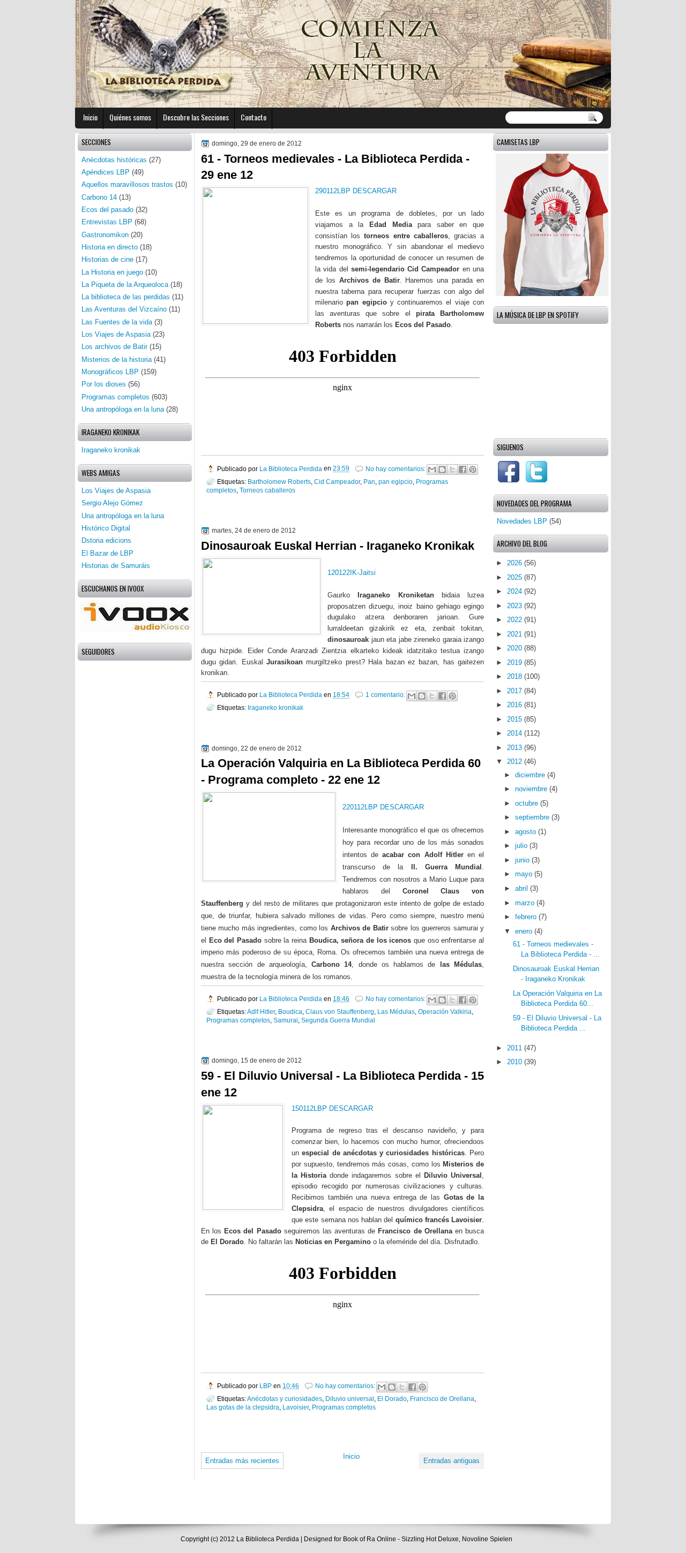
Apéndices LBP (105, 172)
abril (522, 888)
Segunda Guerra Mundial (338, 1020)
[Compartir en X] (452, 469)
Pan (369, 481)
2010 (515, 1062)
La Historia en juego (112, 272)
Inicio (90, 117)
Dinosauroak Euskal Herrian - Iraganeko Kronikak (337, 545)
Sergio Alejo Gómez (112, 503)
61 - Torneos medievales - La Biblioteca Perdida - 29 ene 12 (335, 167)
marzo (525, 903)
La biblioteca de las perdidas (125, 297)
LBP (266, 1385)
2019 (515, 662)
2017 (515, 691)
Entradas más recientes (242, 1461)
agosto (526, 832)
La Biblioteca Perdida (291, 468)
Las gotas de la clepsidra (242, 1407)
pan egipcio (395, 481)
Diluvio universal (349, 1398)
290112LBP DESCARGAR (356, 191)
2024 (515, 591)
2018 (515, 676)
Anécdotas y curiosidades (284, 1398)
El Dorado (392, 1398)
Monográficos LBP (110, 372)
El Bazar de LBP (107, 553)
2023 (515, 606)
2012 (515, 761)
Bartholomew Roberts (279, 481)
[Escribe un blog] (442, 469)
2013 (515, 748)
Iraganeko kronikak (275, 707)
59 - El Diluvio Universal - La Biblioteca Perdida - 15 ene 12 (342, 1084)
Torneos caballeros (267, 490)
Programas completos (238, 1020)
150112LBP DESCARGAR (332, 1108)
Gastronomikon (105, 235)
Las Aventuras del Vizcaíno (124, 309)
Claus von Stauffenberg (339, 1011)
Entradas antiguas (451, 1461)
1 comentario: (386, 694)
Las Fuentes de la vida (116, 322)
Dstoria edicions (106, 540)
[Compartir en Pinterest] (472, 469)
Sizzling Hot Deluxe (430, 1539)
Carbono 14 (99, 197)
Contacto (253, 117)
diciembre (531, 775)
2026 (515, 563)
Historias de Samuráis (115, 566)
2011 (515, 1048)
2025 (515, 577)
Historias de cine (107, 259)
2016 (515, 705)
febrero (527, 917)
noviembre (532, 789)
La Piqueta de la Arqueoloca (124, 285)
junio (523, 860)
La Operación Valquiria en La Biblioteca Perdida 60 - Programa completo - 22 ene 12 (341, 771)
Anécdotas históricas (114, 160)
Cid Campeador (337, 481)
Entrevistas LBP (106, 222)
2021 (515, 634)
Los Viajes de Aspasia (116, 334)
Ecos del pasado (107, 210)
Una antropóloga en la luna (122, 409)
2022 (515, 620)
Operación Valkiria (445, 1011)
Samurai (285, 1020)
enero (524, 931)
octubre (527, 803)
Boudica (290, 1011)
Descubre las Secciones (196, 117)
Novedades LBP (522, 521)
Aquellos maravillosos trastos (127, 184)
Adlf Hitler (261, 1011)
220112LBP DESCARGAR (383, 807)
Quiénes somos (130, 117)
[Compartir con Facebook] (462, 469)
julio (522, 846)
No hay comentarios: (396, 468)
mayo (524, 874)
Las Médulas (396, 1011)
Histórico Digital (105, 528)
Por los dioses (103, 384)
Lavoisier (295, 1407)
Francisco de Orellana (442, 1398)
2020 (515, 648)
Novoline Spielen (487, 1539)
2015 (515, 719)
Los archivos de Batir (114, 347)
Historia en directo (109, 247)
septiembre (533, 817)
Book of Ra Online (369, 1539)
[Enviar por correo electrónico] (432, 469)
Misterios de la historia (116, 359)
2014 (515, 733)
